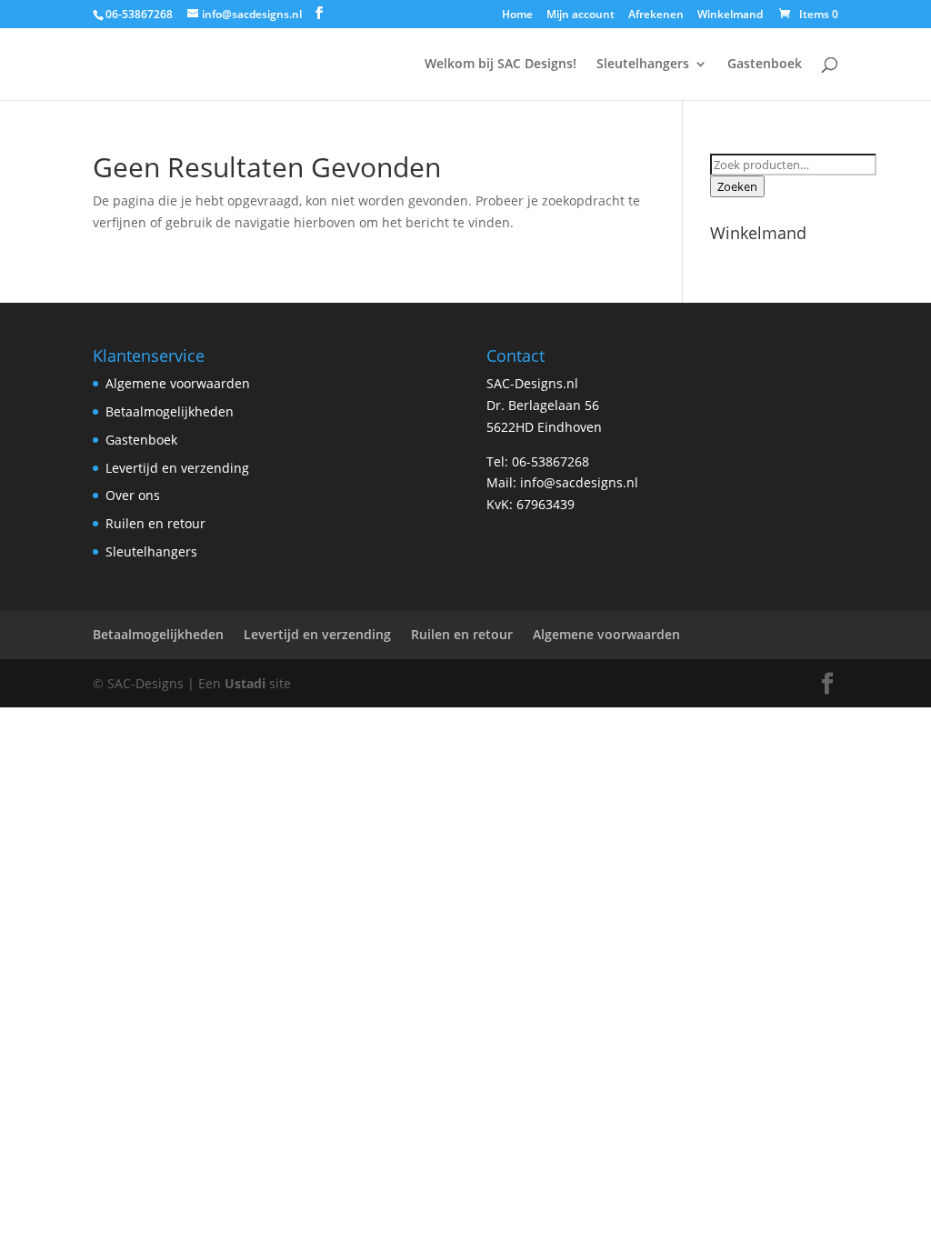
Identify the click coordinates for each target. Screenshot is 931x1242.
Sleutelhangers (642, 64)
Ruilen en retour (155, 523)
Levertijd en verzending (177, 467)
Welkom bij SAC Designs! (500, 64)
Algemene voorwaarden (177, 383)
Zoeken (737, 186)
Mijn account (580, 15)
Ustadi (245, 683)
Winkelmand (730, 15)
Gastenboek (764, 64)
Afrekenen (656, 15)
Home (517, 15)
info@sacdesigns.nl (579, 482)
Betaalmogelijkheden (169, 411)
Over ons (132, 495)
